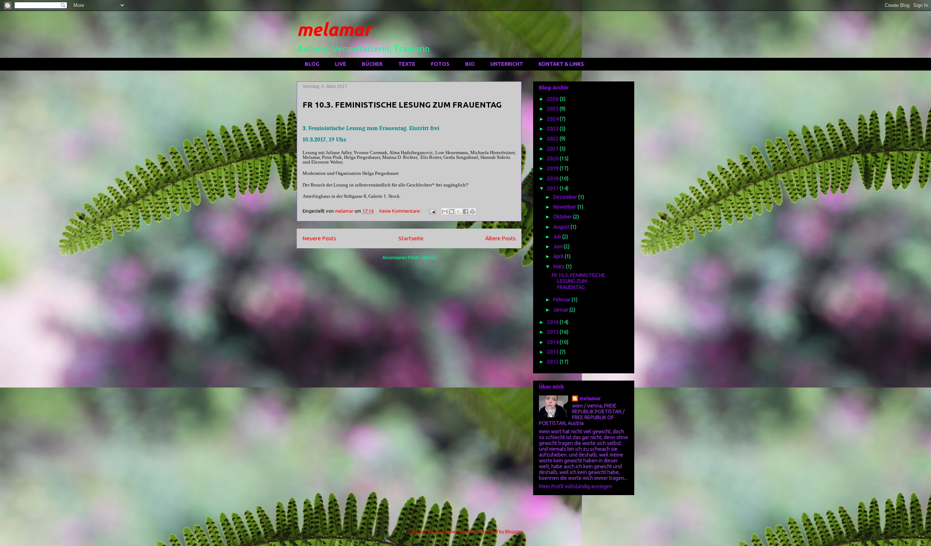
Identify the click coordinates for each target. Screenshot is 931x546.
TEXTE (406, 64)
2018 (553, 178)
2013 (553, 352)
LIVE (340, 64)
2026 (553, 99)
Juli (557, 237)
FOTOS (440, 64)
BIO (470, 64)
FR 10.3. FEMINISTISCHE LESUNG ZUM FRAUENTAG (402, 104)
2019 (553, 168)
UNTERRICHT (506, 64)
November (565, 207)
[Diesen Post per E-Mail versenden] (444, 211)
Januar (561, 310)
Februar (562, 299)
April (559, 256)
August (562, 227)
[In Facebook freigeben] (465, 211)
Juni (558, 246)
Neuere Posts (319, 238)
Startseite (410, 238)
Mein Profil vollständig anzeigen (575, 486)
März (559, 266)
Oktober (563, 217)
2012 (553, 362)
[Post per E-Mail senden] (432, 210)
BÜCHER (372, 64)
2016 (553, 322)
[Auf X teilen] (458, 211)
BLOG (312, 64)
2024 (553, 119)
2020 (553, 158)
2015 (553, 332)
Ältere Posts (500, 238)
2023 (553, 129)
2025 (553, 109)
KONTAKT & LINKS (561, 64)
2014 (553, 342)
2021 (553, 149)
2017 (553, 188)
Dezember (565, 197)
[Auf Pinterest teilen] (472, 211)
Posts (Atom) (422, 257)
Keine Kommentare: (400, 210)
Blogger (513, 531)
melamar (334, 29)
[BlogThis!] (451, 211)
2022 (553, 138)
